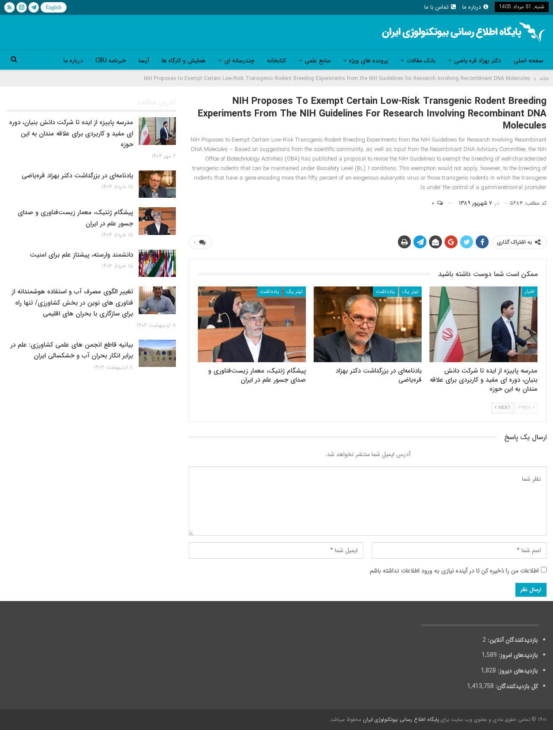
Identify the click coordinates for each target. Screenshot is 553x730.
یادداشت (385, 291)
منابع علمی (318, 60)
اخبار (529, 291)
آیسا (144, 60)
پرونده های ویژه (368, 60)
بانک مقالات (421, 60)
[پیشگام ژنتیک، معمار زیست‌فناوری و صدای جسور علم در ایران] (252, 324)
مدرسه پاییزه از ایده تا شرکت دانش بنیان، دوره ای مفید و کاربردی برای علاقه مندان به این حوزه (71, 133)
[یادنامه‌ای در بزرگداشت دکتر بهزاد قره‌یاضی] (368, 324)
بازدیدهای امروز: (517, 655)
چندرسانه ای (239, 60)
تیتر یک (410, 291)
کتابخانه (276, 60)
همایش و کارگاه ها (184, 60)
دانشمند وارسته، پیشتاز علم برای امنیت (81, 255)
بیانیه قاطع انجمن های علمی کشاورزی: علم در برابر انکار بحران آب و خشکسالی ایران (71, 350)
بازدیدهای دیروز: (517, 670)
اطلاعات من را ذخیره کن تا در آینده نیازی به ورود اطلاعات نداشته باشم (454, 571)
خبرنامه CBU (110, 60)
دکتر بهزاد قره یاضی (477, 60)
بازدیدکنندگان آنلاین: (512, 640)
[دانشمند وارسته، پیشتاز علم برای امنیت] (157, 263)
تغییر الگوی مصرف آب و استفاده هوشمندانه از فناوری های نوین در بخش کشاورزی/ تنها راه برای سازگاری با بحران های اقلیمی (72, 302)
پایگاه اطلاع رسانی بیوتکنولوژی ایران (401, 719)
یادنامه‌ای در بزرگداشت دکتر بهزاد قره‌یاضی (77, 175)
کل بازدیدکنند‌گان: (516, 686)
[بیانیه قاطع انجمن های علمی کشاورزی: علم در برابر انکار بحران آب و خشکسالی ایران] (157, 353)
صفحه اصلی (528, 60)
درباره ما (471, 7)
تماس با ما (436, 7)
